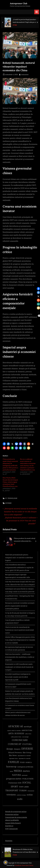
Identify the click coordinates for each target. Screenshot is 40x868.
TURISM (23, 790)
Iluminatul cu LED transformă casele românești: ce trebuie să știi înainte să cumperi (19, 667)
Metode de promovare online (15, 811)
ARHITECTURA (27, 730)
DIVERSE (8, 503)
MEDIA (18, 770)
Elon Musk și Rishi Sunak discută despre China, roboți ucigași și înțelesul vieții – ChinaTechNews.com (10, 482)
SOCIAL (26, 782)
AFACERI (13, 726)
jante (11, 771)
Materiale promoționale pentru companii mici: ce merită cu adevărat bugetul (19, 557)
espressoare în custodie (24, 755)
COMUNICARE (20, 740)
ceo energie (25, 737)
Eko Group (27, 752)
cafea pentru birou (16, 737)
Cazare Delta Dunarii (13, 823)
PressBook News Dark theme (24, 865)
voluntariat (30, 791)
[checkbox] (5, 862)
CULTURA (27, 744)
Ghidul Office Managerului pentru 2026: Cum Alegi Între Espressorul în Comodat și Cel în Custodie (20, 640)
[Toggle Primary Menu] (36, 12)
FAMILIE (13, 762)
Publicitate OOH (14, 783)
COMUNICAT (14, 744)
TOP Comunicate (11, 829)
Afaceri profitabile (12, 820)
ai (21, 726)
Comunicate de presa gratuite (16, 817)
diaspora (17, 749)
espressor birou (13, 758)
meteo (26, 770)
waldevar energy (21, 795)
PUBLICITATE (27, 779)
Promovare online (12, 814)
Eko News (13, 755)
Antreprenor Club (18, 3)
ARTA (11, 733)
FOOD (22, 762)
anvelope (27, 726)
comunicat (24, 74)
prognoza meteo (13, 778)
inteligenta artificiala (25, 767)
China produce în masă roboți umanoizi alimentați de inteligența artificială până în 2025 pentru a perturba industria (26, 539)
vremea (11, 794)
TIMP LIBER (24, 787)
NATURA (16, 775)
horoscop (11, 766)
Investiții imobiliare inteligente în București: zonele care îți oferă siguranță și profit (18, 677)
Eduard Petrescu (15, 752)
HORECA (28, 762)
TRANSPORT (11, 790)
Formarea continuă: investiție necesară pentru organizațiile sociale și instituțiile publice (19, 606)
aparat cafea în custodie (14, 730)
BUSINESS (19, 733)
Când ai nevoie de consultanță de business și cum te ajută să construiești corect (19, 630)
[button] (4, 444)
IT (6, 498)
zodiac (30, 794)
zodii (19, 798)
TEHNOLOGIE (12, 498)
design (9, 748)
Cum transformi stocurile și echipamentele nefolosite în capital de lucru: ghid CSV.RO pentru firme (19, 567)
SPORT (14, 786)
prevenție (24, 775)
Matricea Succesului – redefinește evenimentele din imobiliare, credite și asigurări (19, 657)
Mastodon (8, 841)
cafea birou (28, 733)
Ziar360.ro (9, 826)
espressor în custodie (24, 758)
